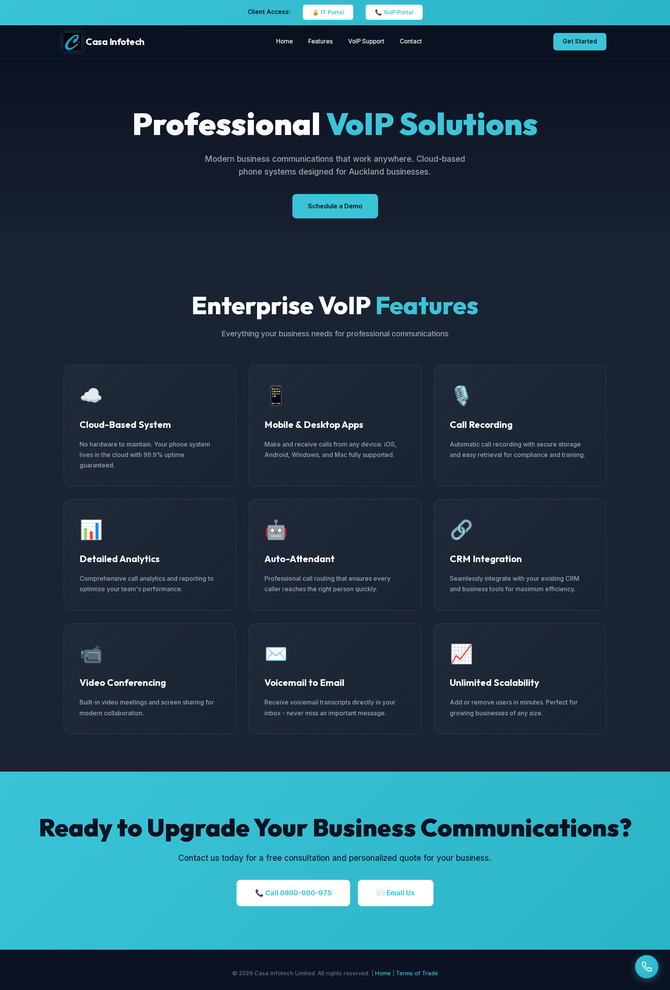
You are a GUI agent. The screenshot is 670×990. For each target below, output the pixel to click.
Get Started (580, 41)
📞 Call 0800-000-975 (293, 893)
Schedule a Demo (335, 206)
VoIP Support (366, 41)
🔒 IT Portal (328, 12)
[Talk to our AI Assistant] (646, 966)
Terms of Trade (417, 973)
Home (284, 41)
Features (320, 41)
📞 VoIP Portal (394, 12)
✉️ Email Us (395, 893)
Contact (411, 41)
